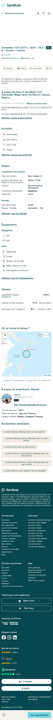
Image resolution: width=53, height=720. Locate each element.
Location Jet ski (35, 533)
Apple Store (28, 600)
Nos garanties (8, 525)
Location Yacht (34, 525)
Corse (4, 578)
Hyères (5, 573)
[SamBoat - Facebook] (4, 637)
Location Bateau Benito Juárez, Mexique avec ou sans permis (26, 463)
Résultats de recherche (14, 13)
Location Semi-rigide (37, 523)
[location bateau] (11, 5)
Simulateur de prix (10, 533)
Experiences (7, 552)
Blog (3, 554)
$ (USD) (26, 688)
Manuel (16, 58)
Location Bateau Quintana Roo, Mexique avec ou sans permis (26, 454)
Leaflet (48, 375)
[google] (7, 658)
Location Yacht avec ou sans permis (19, 447)
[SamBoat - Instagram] (9, 637)
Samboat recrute (9, 523)
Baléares (5, 583)
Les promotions (35, 544)
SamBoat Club (8, 541)
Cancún (6, 55)
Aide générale (34, 567)
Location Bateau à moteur (39, 520)
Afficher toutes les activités (17, 155)
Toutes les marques (37, 546)
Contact (32, 578)
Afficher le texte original (36, 103)
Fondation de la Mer (10, 549)
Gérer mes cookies (36, 580)
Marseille (5, 567)
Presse (5, 546)
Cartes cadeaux (9, 538)
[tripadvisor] (9, 669)
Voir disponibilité (39, 715)
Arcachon (6, 570)
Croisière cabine (35, 541)
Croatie (5, 581)
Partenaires (33, 699)
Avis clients (7, 544)
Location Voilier (35, 528)
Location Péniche (35, 536)
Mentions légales (9, 697)
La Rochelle (6, 575)
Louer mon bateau (10, 528)
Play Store (28, 608)
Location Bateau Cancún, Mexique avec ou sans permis (27, 439)
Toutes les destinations (12, 586)
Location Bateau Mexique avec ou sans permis (24, 431)
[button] (5, 335)
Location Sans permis (37, 538)
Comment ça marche (37, 575)
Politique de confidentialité (39, 697)
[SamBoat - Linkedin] (15, 637)
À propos (6, 520)
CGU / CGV (6, 699)
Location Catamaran (37, 530)
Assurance (6, 530)
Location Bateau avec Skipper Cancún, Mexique (25, 470)
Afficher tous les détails (14, 213)
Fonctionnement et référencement (36, 571)
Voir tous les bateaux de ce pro (30, 404)
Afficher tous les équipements (17, 278)
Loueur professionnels (11, 536)
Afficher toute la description (17, 117)
